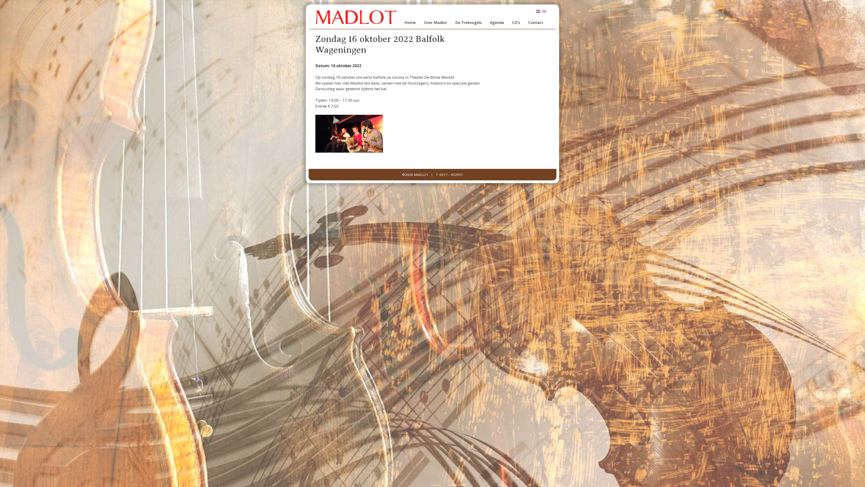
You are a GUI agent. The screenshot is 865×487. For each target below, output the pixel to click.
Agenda (497, 22)
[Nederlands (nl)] (538, 11)
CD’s (516, 22)
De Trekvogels (468, 22)
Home (410, 22)
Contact (535, 22)
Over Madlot (435, 22)
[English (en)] (544, 11)
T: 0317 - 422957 (449, 174)
